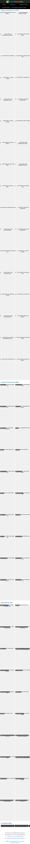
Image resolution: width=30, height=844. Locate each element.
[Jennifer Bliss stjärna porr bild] (7, 261)
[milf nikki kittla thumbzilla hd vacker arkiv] (7, 810)
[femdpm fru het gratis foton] (7, 658)
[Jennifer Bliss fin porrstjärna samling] (7, 130)
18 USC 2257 (9, 836)
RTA (5, 838)
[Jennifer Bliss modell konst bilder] (7, 87)
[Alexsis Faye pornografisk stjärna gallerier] (7, 438)
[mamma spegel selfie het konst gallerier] (7, 767)
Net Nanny (23, 838)
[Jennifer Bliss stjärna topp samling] (7, 326)
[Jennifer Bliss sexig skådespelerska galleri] (7, 282)
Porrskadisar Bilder (23, 4)
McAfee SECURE (10, 838)
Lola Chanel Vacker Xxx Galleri (7, 825)
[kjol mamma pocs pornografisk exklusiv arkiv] (7, 615)
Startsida (4, 4)
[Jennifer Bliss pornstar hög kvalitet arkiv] (7, 44)
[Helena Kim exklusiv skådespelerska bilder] (7, 524)
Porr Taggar (12, 4)
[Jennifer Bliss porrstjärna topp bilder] (7, 109)
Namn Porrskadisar (6, 7)
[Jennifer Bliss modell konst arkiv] (7, 347)
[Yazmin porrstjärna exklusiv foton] (7, 459)
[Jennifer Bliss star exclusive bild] (7, 152)
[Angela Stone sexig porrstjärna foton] (7, 481)
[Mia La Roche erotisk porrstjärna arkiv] (7, 589)
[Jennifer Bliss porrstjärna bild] (7, 217)
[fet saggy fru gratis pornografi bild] (7, 788)
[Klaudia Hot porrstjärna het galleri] (7, 394)
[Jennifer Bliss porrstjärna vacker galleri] (7, 22)
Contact (14, 836)
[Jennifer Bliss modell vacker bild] (7, 304)
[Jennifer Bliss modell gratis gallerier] (7, 174)
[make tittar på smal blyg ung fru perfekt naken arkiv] (7, 745)
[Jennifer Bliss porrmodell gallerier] (7, 239)
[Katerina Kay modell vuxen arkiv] (7, 416)
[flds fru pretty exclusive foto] (7, 723)
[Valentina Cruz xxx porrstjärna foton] (7, 568)
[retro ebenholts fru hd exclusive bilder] (7, 701)
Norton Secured (17, 838)
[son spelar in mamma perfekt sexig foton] (7, 636)
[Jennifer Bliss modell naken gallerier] (7, 196)
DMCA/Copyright (19, 836)
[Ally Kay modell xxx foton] (7, 546)
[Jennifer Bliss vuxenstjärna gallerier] (7, 66)
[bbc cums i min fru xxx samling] (7, 680)
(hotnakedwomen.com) (16, 7)
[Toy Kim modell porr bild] (7, 503)
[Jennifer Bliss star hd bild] (7, 369)
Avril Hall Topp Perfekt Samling (21, 825)
